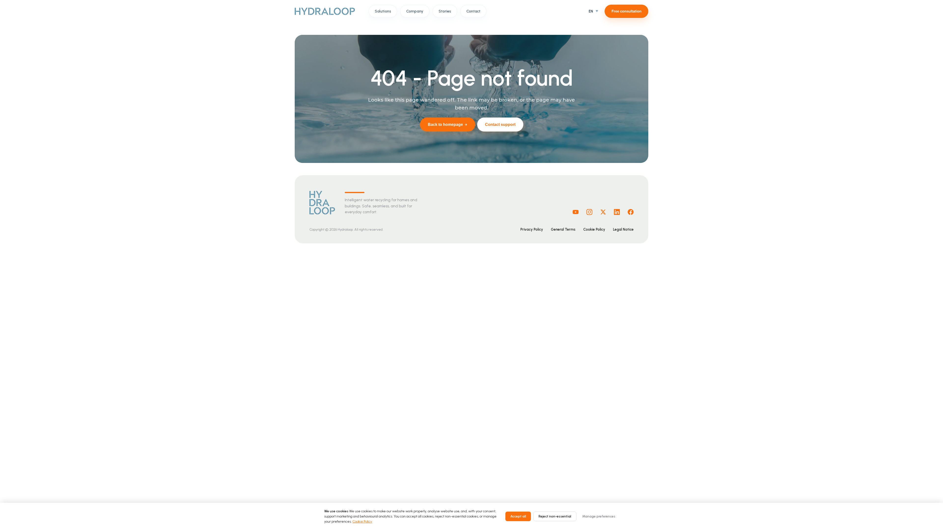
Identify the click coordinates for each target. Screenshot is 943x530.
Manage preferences (598, 516)
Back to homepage (445, 124)
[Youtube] (576, 212)
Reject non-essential (555, 516)
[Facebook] (631, 212)
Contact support (500, 124)
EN (591, 11)
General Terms (563, 229)
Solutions (383, 11)
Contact (473, 11)
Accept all (518, 516)
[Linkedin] (617, 212)
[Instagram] (589, 212)
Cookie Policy (594, 229)
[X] (603, 212)
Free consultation (626, 11)
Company (414, 11)
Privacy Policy (531, 229)
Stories (445, 11)
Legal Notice (623, 229)
